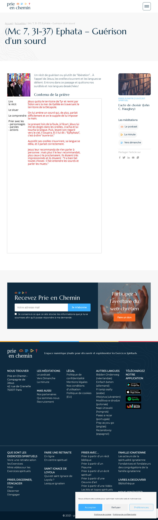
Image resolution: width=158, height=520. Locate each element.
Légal (71, 370)
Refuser (116, 507)
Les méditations (48, 370)
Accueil (9, 23)
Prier (10, 487)
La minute (130, 134)
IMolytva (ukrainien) (108, 396)
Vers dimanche (132, 142)
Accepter (90, 507)
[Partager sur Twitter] (124, 157)
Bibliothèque (126, 483)
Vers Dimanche (46, 378)
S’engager (13, 494)
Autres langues (108, 370)
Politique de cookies (102, 514)
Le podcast (130, 126)
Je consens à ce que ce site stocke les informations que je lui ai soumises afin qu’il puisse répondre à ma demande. (51, 316)
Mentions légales (77, 382)
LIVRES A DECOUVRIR (132, 479)
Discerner (13, 490)
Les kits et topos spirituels (97, 489)
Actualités (20, 23)
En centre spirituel (55, 460)
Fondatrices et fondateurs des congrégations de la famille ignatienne (134, 467)
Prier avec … (90, 452)
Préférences (141, 507)
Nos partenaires (46, 394)
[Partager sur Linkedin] (129, 157)
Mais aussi (44, 390)
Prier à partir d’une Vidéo (96, 485)
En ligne (49, 456)
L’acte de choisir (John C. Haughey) (133, 107)
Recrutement (45, 401)
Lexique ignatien (54, 483)
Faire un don (124, 317)
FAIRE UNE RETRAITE (58, 452)
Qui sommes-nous (48, 398)
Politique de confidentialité (124, 514)
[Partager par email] (133, 157)
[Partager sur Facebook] (119, 157)
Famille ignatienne (132, 452)
